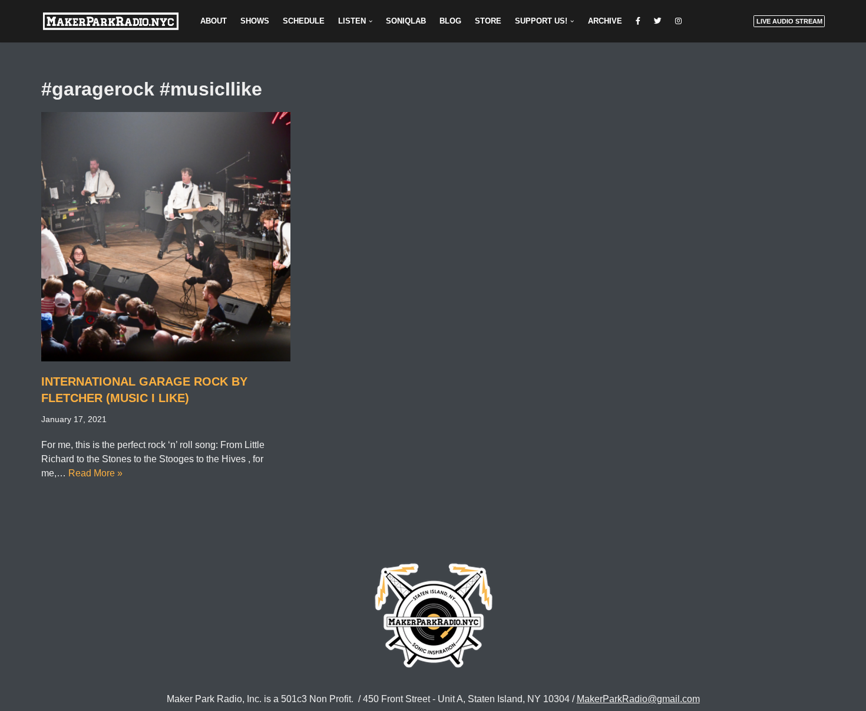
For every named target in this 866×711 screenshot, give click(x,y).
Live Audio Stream (789, 21)
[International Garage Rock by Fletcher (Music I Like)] (165, 236)
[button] (370, 21)
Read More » (95, 473)
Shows (254, 21)
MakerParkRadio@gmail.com (638, 699)
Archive (605, 21)
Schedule (304, 21)
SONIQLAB (406, 21)
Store (488, 21)
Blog (450, 21)
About (213, 21)
